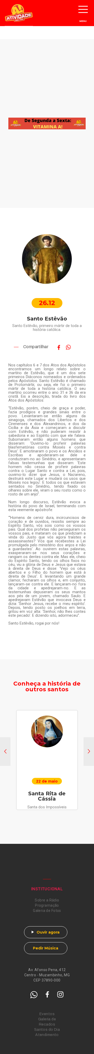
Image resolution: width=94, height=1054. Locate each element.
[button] (5, 751)
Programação (47, 905)
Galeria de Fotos (47, 910)
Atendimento (47, 1035)
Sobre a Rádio (47, 900)
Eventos (47, 1014)
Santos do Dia (47, 1030)
